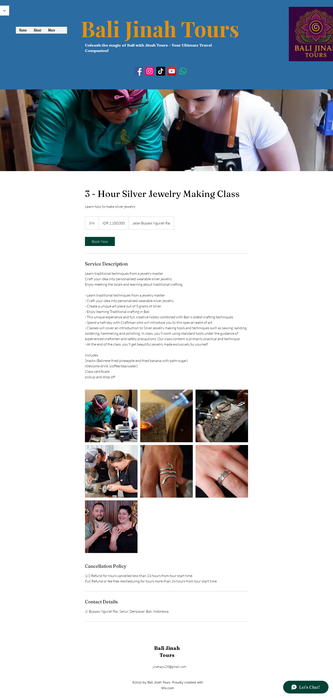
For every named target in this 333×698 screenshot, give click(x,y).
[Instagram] (149, 71)
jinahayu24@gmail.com (169, 666)
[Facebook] (138, 71)
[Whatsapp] (183, 71)
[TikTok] (160, 71)
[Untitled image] (111, 416)
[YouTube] (171, 71)
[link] (100, 241)
